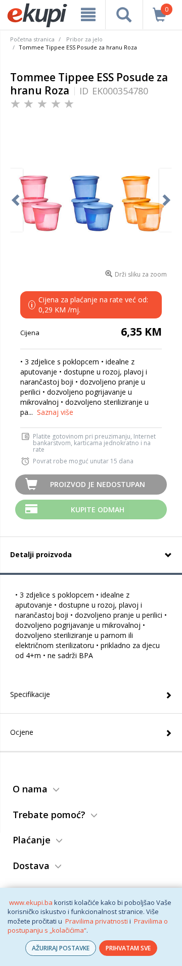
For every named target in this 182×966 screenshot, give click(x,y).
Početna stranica (32, 39)
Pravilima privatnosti (96, 921)
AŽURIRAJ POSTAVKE (60, 948)
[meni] (88, 14)
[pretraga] (124, 14)
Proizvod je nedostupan (97, 484)
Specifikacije (30, 694)
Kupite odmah (97, 509)
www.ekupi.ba (31, 902)
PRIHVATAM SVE (128, 948)
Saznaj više (55, 412)
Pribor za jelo (84, 39)
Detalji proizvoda (41, 554)
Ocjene (21, 732)
